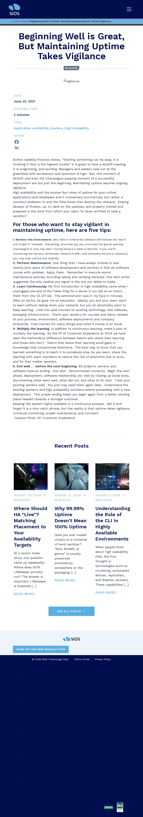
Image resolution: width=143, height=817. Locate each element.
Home (16, 21)
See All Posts (69, 611)
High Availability (76, 128)
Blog (24, 21)
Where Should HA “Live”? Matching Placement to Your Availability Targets (30, 527)
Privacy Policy (103, 659)
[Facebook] (71, 142)
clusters (56, 128)
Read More (24, 594)
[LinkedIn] (71, 147)
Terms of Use (82, 659)
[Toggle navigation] (129, 9)
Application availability (31, 128)
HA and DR (71, 68)
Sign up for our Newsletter (41, 649)
